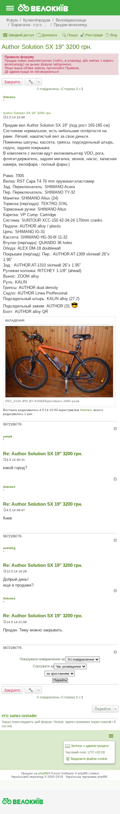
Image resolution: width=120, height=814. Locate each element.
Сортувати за (43, 666)
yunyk (7, 436)
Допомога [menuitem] (49, 35)
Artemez (9, 97)
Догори (115, 428)
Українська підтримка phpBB (86, 776)
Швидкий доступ (21, 35)
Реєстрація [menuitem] (94, 35)
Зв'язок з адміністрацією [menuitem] (90, 746)
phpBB (43, 773)
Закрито (12, 82)
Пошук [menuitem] (72, 35)
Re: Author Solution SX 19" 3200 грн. (42, 453)
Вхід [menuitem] (113, 35)
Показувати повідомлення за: (43, 659)
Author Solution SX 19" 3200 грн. (47, 46)
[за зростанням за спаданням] (60, 673)
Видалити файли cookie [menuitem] (89, 759)
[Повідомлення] (4, 117)
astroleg (9, 548)
